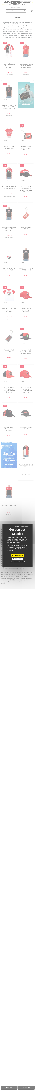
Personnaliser (17, 559)
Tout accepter (18, 555)
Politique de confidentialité (17, 562)
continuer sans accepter (21, 526)
